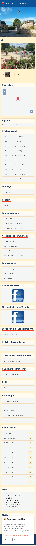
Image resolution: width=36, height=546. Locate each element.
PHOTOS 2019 (17, 462)
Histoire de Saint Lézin (11, 348)
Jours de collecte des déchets (13, 406)
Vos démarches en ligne (13, 502)
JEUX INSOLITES (17, 438)
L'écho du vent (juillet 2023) (13, 151)
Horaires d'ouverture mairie (13, 228)
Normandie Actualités (13, 509)
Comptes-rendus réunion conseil (14, 223)
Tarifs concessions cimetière (13, 361)
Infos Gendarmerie (12, 500)
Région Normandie (12, 506)
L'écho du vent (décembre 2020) (14, 174)
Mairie (6, 205)
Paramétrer (17, 540)
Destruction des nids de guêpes (14, 415)
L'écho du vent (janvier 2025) (13, 137)
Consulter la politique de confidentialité (16, 535)
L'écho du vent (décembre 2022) (14, 155)
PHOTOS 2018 (17, 457)
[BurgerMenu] (31, 3)
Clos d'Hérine (10, 494)
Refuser (7, 540)
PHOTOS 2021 (17, 472)
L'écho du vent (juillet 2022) (13, 160)
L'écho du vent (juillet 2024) (13, 142)
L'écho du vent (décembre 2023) (14, 146)
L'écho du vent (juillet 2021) (13, 169)
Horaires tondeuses (10, 420)
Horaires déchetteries (11, 401)
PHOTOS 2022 (17, 477)
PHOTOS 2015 (17, 443)
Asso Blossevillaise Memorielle (13, 255)
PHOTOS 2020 (17, 467)
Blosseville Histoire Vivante (12, 251)
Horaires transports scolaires (13, 269)
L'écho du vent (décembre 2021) (14, 165)
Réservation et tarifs (10, 334)
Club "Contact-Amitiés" (11, 246)
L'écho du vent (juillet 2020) (13, 179)
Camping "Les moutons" (11, 374)
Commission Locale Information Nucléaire (17, 388)
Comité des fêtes (9, 241)
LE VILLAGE (17, 433)
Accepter (28, 540)
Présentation (8, 192)
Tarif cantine (8, 278)
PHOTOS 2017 (17, 453)
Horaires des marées (13, 504)
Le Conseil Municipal (10, 219)
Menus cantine (9, 273)
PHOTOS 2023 (17, 482)
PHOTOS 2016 (17, 448)
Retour (18, 74)
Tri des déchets (9, 410)
